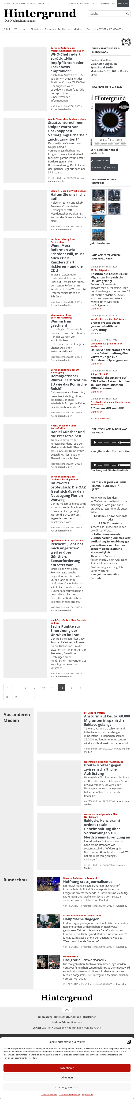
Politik (6, 29)
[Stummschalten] (119, 442)
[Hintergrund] (40, 14)
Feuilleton (64, 29)
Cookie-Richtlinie (49, 1094)
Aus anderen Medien (61, 109)
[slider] (125, 442)
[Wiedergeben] (95, 442)
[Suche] (127, 13)
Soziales (49, 29)
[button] (129, 1041)
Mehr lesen (96, 308)
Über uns (84, 3)
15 (7, 696)
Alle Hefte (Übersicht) (104, 167)
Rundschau (15, 880)
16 (16, 696)
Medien (78, 29)
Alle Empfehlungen (100, 418)
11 (52, 687)
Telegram (20, 3)
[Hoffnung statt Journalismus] (48, 884)
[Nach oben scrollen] (67, 1009)
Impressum (87, 1094)
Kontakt (95, 3)
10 (43, 687)
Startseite (73, 3)
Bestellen (59, 1027)
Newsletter (43, 3)
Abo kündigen (75, 1027)
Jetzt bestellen (100, 160)
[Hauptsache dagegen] (48, 921)
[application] (111, 442)
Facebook (31, 3)
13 (70, 687)
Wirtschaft (20, 29)
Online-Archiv (93, 1027)
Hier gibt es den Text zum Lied (111, 451)
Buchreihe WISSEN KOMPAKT (104, 29)
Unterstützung (107, 3)
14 (80, 687)
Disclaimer (89, 1017)
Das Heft (123, 3)
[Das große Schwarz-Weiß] (48, 962)
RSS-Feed (7, 3)
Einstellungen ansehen (67, 1087)
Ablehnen (67, 1077)
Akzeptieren (67, 1068)
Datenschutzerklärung (69, 1094)
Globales (36, 29)
